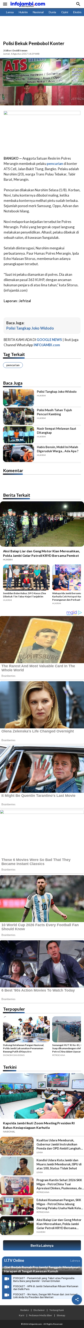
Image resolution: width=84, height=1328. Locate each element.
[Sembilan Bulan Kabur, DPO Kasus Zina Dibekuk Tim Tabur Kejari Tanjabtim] (26, 578)
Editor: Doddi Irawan (15, 50)
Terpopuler (14, 1008)
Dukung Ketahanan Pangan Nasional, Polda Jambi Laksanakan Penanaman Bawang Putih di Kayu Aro (23, 1048)
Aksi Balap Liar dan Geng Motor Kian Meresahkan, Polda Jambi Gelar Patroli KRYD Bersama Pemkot (41, 553)
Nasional (38, 12)
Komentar (13, 470)
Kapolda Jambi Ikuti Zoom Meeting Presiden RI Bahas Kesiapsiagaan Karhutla (39, 1125)
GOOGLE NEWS (49, 339)
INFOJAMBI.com (46, 345)
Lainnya (75, 1260)
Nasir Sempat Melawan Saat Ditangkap (56, 430)
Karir (21, 1315)
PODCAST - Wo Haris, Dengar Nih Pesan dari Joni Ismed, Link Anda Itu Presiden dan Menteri (45, 1296)
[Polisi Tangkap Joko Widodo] (18, 397)
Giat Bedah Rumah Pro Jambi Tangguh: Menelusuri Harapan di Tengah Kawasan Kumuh (42, 1269)
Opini (64, 12)
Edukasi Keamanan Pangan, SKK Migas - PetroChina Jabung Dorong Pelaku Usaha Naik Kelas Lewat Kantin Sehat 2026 (59, 1204)
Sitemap (61, 1315)
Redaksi (24, 1310)
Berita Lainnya (42, 1245)
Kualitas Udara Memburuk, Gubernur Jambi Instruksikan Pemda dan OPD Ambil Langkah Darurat (58, 1144)
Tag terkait (14, 354)
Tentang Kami (56, 1310)
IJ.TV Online (14, 1261)
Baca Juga (12, 382)
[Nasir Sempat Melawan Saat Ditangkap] (18, 434)
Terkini (10, 1067)
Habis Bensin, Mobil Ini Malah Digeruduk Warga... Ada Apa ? (57, 449)
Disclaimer (39, 1310)
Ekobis (77, 12)
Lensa (10, 12)
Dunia (52, 12)
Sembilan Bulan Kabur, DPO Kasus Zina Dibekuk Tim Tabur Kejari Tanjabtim (24, 595)
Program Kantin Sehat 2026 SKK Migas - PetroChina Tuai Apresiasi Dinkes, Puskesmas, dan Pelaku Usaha (59, 1184)
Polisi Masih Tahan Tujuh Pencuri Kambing (54, 412)
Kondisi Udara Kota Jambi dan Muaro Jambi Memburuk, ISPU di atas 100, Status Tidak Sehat (59, 1164)
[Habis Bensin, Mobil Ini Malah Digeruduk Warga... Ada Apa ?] (18, 453)
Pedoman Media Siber (40, 1315)
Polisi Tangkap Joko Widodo (30, 328)
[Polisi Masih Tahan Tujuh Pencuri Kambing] (18, 416)
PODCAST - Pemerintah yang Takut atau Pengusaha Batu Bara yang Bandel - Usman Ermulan (43, 1280)
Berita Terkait (16, 494)
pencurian (13, 365)
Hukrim (23, 12)
